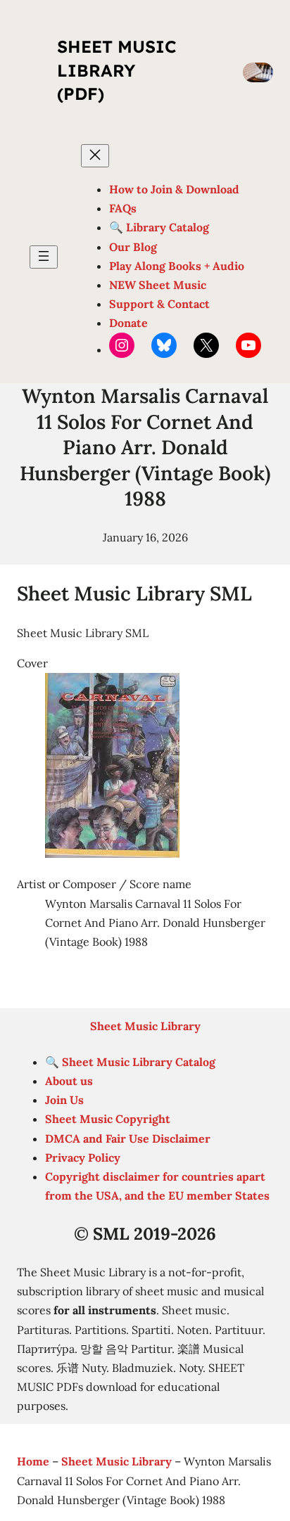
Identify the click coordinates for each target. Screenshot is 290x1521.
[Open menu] (44, 257)
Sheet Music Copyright (107, 1119)
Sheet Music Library (145, 1026)
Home (33, 1461)
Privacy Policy (82, 1157)
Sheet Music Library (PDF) (117, 70)
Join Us (64, 1100)
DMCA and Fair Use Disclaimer (127, 1138)
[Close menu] (95, 155)
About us (69, 1081)
